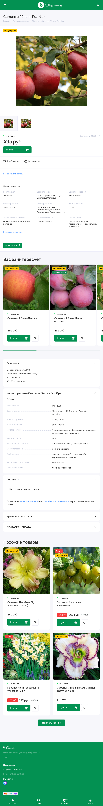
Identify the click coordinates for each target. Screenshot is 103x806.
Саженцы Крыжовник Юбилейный (69, 604)
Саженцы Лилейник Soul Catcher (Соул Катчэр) (76, 689)
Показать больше (51, 722)
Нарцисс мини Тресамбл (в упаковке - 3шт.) (23, 689)
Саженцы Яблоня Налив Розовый (68, 320)
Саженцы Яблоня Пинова (22, 318)
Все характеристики (12, 232)
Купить (13, 338)
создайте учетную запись (56, 501)
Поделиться (11, 245)
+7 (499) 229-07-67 (12, 769)
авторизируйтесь (29, 501)
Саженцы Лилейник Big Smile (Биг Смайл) (20, 604)
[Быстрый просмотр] (35, 338)
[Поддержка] (98, 5)
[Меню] (5, 5)
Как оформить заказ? (13, 173)
